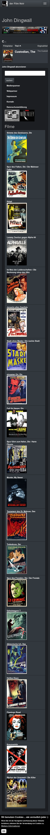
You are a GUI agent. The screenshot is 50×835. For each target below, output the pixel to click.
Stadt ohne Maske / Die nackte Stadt (23, 341)
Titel (17, 45)
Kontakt (10, 101)
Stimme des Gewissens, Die (19, 132)
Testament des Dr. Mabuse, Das (21, 511)
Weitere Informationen (10, 826)
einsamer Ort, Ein (14, 374)
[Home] (4, 3)
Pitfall (9, 201)
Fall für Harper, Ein (15, 408)
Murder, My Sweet (15, 477)
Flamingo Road (14, 712)
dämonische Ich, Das (16, 644)
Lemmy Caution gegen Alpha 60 (21, 237)
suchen (9, 80)
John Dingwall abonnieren (14, 66)
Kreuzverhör (12, 744)
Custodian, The (25, 52)
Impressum (12, 96)
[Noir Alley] (27, 115)
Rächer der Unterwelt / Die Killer (21, 777)
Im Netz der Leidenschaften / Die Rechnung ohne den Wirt (21, 271)
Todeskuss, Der (14, 544)
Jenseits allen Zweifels (17, 307)
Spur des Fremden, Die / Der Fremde (23, 578)
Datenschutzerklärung (17, 107)
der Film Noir (16, 3)
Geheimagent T (14, 610)
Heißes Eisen (13, 678)
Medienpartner (13, 85)
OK (3, 831)
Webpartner (12, 91)
